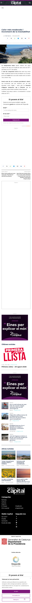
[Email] (21, 38)
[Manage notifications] (24, 599)
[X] (11, 38)
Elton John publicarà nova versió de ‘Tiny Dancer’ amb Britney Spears (8, 175)
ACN (10, 420)
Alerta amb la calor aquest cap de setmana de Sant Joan (23, 481)
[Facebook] (7, 38)
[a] (16, 490)
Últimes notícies (8, 344)
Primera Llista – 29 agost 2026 (14, 367)
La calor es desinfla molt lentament (7, 480)
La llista (3, 364)
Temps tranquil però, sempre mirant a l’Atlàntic (8, 463)
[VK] (25, 38)
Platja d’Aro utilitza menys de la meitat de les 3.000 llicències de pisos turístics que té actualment (18, 417)
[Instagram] (16, 519)
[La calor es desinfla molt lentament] (8, 473)
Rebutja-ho (16, 600)
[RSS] (16, 521)
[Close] (30, 578)
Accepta (16, 591)
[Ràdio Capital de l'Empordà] (16, 3)
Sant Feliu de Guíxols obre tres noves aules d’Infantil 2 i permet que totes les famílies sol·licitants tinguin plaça (23, 176)
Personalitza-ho (16, 595)
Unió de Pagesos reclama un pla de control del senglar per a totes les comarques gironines (18, 438)
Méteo (3, 465)
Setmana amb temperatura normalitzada (21, 463)
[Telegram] (18, 38)
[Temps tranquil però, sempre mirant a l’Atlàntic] (8, 455)
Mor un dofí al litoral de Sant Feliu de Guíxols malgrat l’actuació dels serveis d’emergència (18, 406)
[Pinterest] (28, 38)
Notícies (11, 403)
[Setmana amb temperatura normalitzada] (24, 455)
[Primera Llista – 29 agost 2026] (15, 354)
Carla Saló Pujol (12, 431)
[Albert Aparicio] (3, 36)
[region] (16, 590)
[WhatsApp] (14, 38)
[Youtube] (16, 527)
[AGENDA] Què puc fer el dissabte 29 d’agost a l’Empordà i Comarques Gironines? (17, 427)
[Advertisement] (16, 19)
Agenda (11, 424)
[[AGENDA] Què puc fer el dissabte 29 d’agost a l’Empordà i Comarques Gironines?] (5, 426)
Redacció (11, 410)
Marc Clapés (7, 364)
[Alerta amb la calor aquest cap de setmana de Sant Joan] (24, 473)
